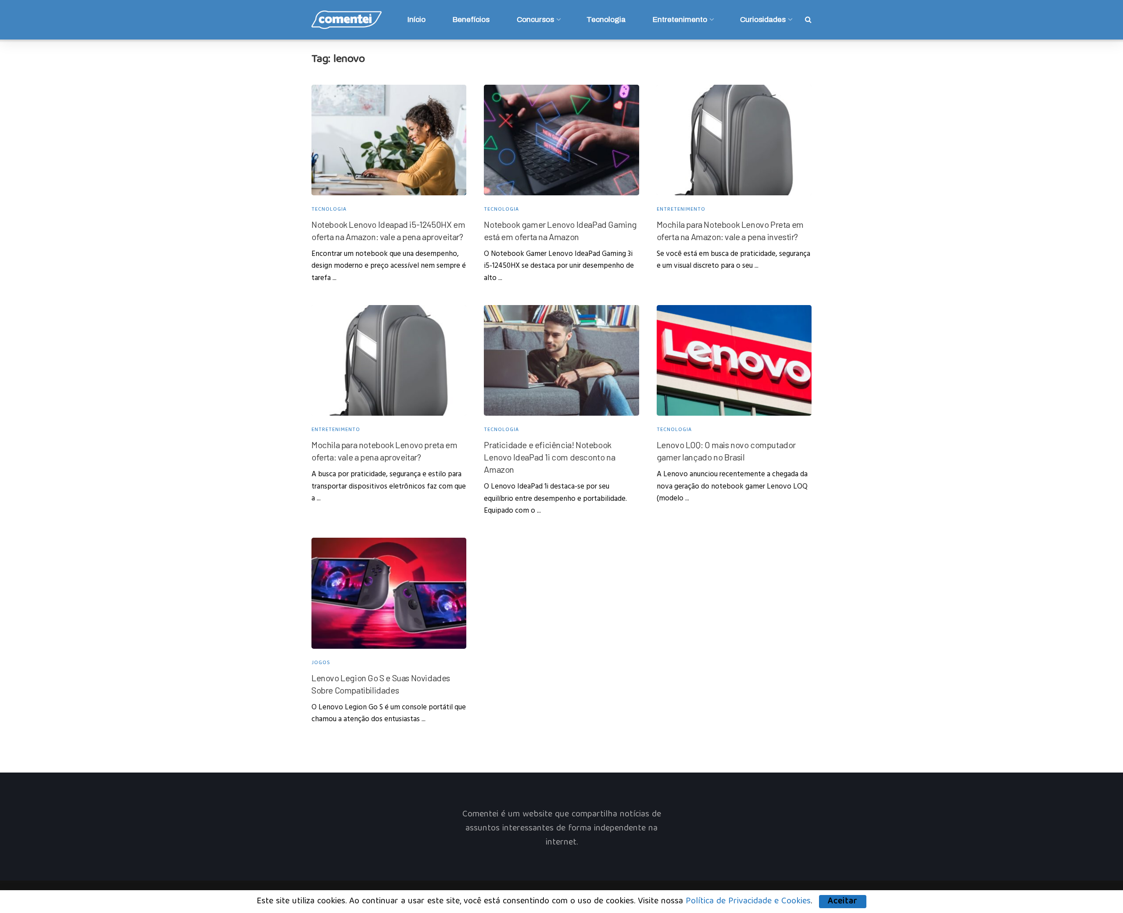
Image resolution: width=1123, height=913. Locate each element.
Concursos (535, 19)
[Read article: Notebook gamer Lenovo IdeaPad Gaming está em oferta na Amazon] (561, 140)
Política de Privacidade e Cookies (748, 901)
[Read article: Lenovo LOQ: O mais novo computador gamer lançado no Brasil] (734, 360)
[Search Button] (808, 20)
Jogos (320, 663)
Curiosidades (763, 19)
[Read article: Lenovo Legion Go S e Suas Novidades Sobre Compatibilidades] (388, 593)
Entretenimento (680, 19)
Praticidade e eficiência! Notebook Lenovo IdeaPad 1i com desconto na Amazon (549, 456)
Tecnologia (606, 19)
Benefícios (471, 19)
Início (417, 19)
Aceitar (843, 901)
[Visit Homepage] (346, 20)
